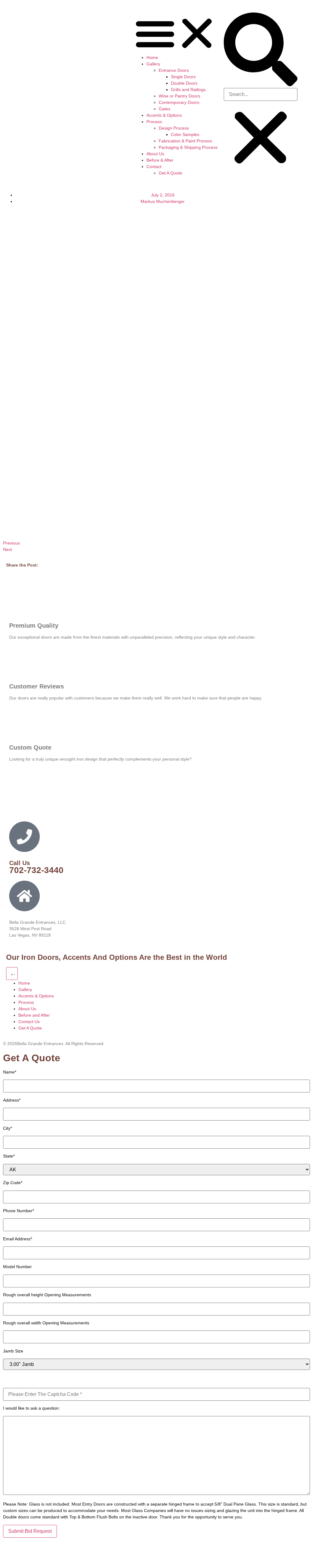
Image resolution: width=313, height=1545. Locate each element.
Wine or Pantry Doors (179, 96)
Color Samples (185, 134)
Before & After (159, 160)
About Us (155, 153)
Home (152, 57)
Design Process (174, 128)
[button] (176, 33)
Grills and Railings (188, 89)
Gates (164, 108)
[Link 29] (64, 18)
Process (154, 121)
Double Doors (184, 83)
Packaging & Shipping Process (188, 147)
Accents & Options (164, 115)
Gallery (153, 63)
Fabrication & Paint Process (185, 140)
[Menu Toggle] (12, 973)
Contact (153, 166)
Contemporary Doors (179, 102)
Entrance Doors (174, 70)
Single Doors (183, 76)
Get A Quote (170, 173)
